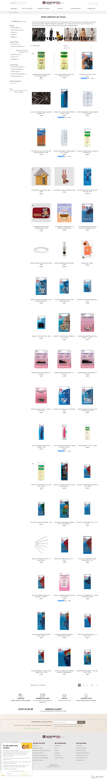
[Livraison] (42, 695)
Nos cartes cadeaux (81, 757)
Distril (56, 748)
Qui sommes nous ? (38, 753)
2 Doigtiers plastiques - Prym (87, 74)
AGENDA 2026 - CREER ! (87, 263)
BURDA (14, 37)
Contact (64, 698)
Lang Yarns (58, 745)
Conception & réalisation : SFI (53, 766)
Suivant (96, 685)
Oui (13, 83)
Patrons (14, 56)
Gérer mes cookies (38, 760)
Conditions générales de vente (41, 750)
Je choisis (9, 773)
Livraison (20, 698)
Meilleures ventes (81, 750)
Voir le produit (41, 81)
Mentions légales (38, 748)
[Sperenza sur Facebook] (81, 709)
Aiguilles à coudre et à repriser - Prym (41, 522)
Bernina (14, 32)
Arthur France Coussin (17, 30)
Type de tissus (16, 54)
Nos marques (60, 743)
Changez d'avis (86, 698)
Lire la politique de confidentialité (9, 768)
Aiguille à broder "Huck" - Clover (87, 445)
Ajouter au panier (87, 85)
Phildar (56, 750)
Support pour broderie (17, 46)
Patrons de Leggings (17, 69)
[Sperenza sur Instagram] (84, 709)
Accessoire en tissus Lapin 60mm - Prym (64, 190)
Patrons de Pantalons (18, 66)
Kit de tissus (15, 44)
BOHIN (14, 34)
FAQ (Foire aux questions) (40, 755)
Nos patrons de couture (82, 753)
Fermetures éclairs (17, 76)
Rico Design (58, 755)
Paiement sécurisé (42, 698)
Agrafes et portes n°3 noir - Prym (41, 336)
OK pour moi (24, 773)
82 (92, 685)
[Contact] (21, 695)
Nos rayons (81, 743)
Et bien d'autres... (59, 757)
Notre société (39, 743)
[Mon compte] (90, 4)
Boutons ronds (16, 71)
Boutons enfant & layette (18, 73)
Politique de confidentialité (40, 757)
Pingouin (57, 753)
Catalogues (15, 59)
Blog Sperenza (80, 760)
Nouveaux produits (81, 748)
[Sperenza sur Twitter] (77, 709)
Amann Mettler (16, 27)
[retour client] (86, 695)
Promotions (79, 745)
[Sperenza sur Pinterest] (87, 709)
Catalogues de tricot (82, 755)
